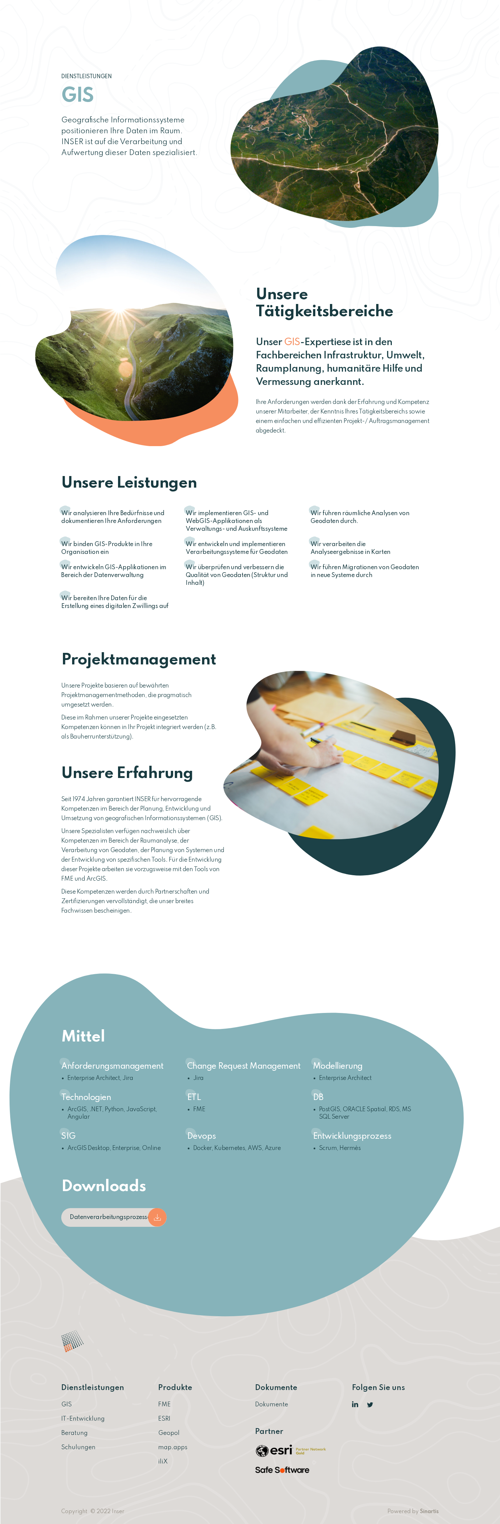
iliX (163, 1462)
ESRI (164, 1419)
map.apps (172, 1447)
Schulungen (78, 1447)
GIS (66, 1405)
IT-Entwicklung (83, 1419)
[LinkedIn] (355, 1404)
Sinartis (429, 1511)
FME (164, 1405)
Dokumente (271, 1405)
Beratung (74, 1433)
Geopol (169, 1433)
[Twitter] (370, 1404)
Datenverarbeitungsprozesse (110, 1217)
